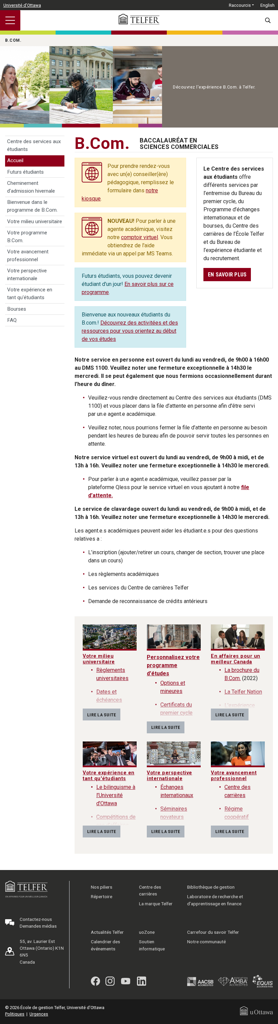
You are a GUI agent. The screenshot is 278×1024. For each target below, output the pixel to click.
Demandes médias (38, 926)
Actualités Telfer (107, 932)
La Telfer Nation (243, 692)
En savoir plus (227, 274)
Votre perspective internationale (27, 275)
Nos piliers (101, 887)
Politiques (14, 1014)
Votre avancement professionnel (27, 256)
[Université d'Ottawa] (256, 1010)
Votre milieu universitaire (34, 221)
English (267, 5)
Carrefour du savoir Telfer (213, 932)
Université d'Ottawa (22, 5)
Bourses (16, 309)
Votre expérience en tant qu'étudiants (29, 294)
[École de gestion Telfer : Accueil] (139, 19)
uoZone (147, 932)
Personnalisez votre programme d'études (173, 665)
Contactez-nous (36, 919)
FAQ (12, 320)
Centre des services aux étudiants (34, 145)
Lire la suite (101, 714)
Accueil (15, 160)
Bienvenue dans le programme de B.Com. (32, 206)
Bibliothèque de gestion (211, 887)
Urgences (38, 1014)
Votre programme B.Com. (27, 237)
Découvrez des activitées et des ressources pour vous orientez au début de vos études (130, 331)
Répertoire (101, 896)
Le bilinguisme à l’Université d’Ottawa (115, 795)
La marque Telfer (156, 903)
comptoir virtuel (139, 237)
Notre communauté (206, 941)
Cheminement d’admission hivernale (31, 187)
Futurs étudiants (25, 172)
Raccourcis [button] (240, 5)
